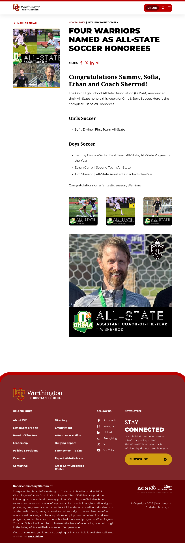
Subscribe (139, 459)
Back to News (26, 22)
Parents (152, 8)
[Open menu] (169, 8)
